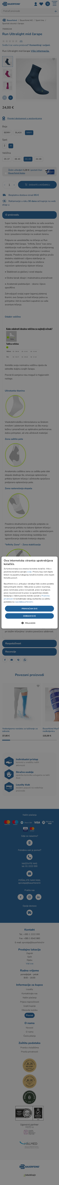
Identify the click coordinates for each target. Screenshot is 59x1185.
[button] (29, 623)
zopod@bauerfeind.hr (24, 602)
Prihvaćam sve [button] (29, 608)
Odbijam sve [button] (29, 616)
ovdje (29, 572)
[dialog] (30, 592)
